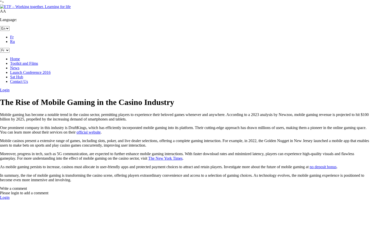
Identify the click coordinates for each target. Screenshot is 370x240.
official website (89, 132)
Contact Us (19, 81)
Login (5, 197)
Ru (12, 41)
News (14, 68)
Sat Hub (16, 77)
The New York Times (165, 158)
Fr (12, 37)
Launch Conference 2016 (30, 72)
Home (15, 59)
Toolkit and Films (24, 63)
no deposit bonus (323, 167)
